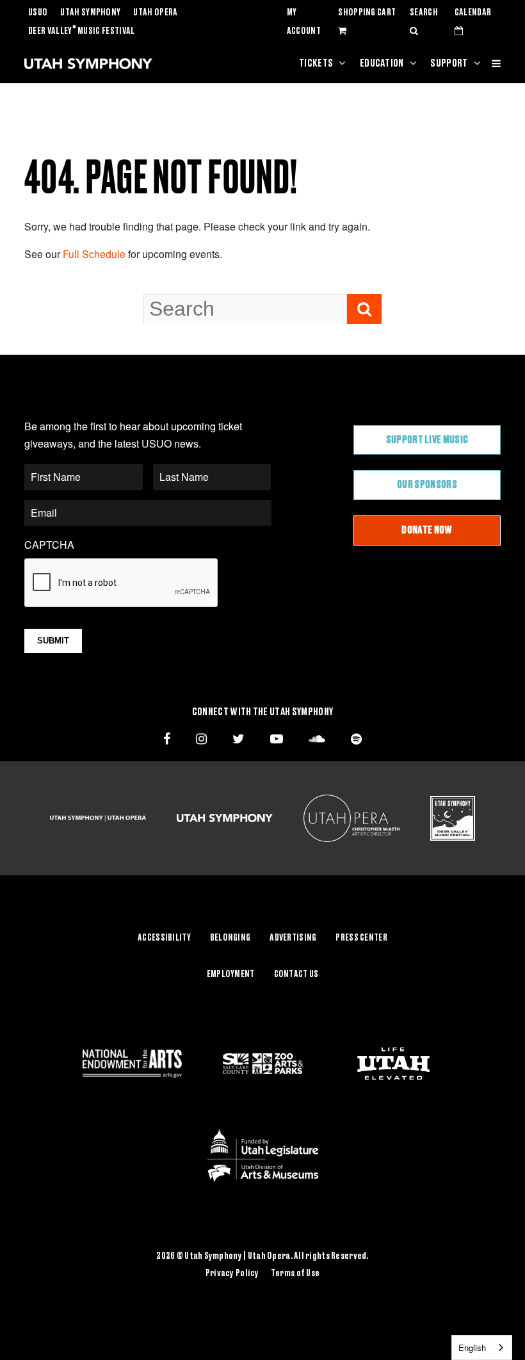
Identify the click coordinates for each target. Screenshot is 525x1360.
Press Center (361, 938)
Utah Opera (155, 12)
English (472, 1347)
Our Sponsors (427, 485)
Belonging (230, 938)
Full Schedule (94, 254)
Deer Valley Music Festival (81, 31)
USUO (37, 12)
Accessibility (164, 938)
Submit (53, 640)
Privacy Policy (232, 1273)
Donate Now (426, 530)
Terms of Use (295, 1273)
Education (382, 63)
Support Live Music (427, 440)
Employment (231, 974)
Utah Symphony (90, 12)
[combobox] (481, 1347)
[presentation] (121, 583)
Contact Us (296, 974)
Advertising (293, 938)
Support (448, 63)
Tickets (316, 63)
